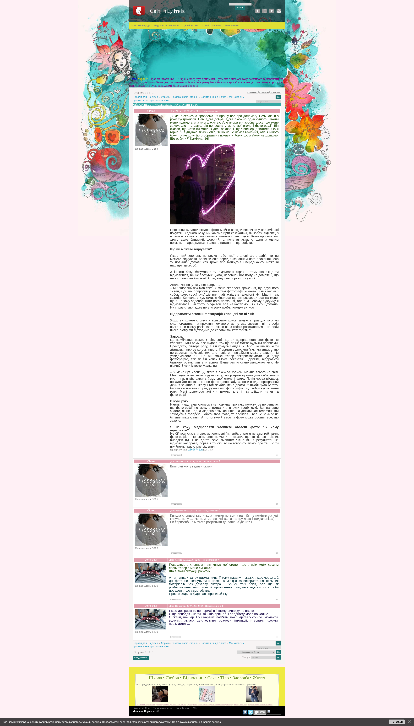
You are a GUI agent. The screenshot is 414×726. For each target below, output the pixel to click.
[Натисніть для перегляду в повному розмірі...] (202, 223)
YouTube (279, 11)
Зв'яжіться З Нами (142, 708)
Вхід (264, 11)
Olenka (151, 111)
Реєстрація (257, 11)
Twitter (271, 11)
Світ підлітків (167, 11)
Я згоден (397, 722)
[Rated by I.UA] (274, 714)
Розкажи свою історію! (184, 97)
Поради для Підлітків (145, 97)
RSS (194, 708)
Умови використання (162, 708)
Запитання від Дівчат (213, 97)
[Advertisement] (207, 53)
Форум (165, 97)
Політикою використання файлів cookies (196, 722)
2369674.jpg (195, 449)
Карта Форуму (182, 708)
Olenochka (151, 559)
